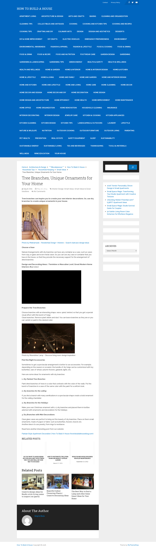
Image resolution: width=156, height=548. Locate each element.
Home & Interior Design (97, 70)
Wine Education (41, 153)
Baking (93, 16)
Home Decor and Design (31, 92)
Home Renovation (68, 108)
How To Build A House (34, 8)
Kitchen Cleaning (28, 123)
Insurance (112, 108)
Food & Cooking (104, 47)
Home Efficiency (61, 100)
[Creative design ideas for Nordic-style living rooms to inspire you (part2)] (33, 482)
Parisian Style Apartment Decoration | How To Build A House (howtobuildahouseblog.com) (57, 434)
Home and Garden (88, 77)
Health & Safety (95, 62)
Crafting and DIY (45, 31)
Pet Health (25, 138)
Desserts (119, 31)
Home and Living (73, 85)
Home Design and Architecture (34, 100)
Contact (105, 2)
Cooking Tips (26, 31)
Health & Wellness (117, 62)
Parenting (129, 131)
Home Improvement (101, 100)
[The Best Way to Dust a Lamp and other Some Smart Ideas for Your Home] (83, 481)
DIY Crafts (52, 39)
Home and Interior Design (114, 77)
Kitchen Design (48, 123)
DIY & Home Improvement (31, 39)
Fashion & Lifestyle (82, 47)
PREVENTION (40, 138)
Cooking (73, 24)
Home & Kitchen (120, 70)
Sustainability (108, 138)
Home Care (91, 85)
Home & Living (47, 77)
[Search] (133, 167)
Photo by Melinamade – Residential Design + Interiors (43, 243)
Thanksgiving (96, 146)
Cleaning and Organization (114, 16)
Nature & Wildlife (28, 131)
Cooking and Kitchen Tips (95, 24)
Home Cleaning (108, 85)
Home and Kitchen (28, 85)
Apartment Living (28, 16)
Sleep (93, 138)
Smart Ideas (69, 189)
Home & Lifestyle (28, 77)
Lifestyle (125, 123)
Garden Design (108, 54)
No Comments (39, 191)
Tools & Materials (117, 146)
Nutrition (47, 131)
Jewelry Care (71, 115)
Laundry (112, 123)
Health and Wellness (30, 70)
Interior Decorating (29, 115)
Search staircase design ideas (77, 243)
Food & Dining (124, 47)
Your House (60, 153)
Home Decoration (79, 92)
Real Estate (57, 138)
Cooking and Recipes (122, 24)
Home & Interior (72, 70)
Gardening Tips (56, 62)
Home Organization (45, 108)
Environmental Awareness (32, 47)
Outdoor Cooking (65, 131)
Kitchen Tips (66, 123)
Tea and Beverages (76, 146)
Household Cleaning (92, 108)
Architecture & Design (52, 16)
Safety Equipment (76, 138)
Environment (120, 39)
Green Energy (75, 62)
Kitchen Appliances (115, 115)
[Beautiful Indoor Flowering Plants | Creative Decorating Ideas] (58, 481)
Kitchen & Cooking (92, 115)
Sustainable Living (53, 146)
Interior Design (52, 115)
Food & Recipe (44, 54)
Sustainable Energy (29, 146)
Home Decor (126, 85)
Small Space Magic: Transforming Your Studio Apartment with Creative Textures (121, 194)
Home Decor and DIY (56, 92)
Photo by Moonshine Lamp (32, 355)
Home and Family (66, 77)
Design (80, 31)
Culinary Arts (65, 31)
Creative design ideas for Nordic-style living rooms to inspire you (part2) (33, 494)
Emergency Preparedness (97, 39)
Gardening (125, 54)
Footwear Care (87, 54)
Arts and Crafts (76, 16)
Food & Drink (26, 54)
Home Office (25, 108)
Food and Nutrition (65, 54)
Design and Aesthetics (99, 31)
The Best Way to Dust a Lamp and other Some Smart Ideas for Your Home (81, 495)
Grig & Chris (27, 189)
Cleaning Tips (26, 24)
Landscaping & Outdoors (90, 123)
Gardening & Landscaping (32, 62)
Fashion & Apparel (59, 47)
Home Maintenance (124, 100)
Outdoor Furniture (89, 131)
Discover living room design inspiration (60, 355)
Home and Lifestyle (51, 85)
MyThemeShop (133, 545)
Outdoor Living (111, 131)
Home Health (81, 100)
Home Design (99, 92)
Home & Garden (52, 70)
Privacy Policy (115, 2)
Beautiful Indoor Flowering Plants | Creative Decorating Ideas (58, 493)
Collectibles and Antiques (51, 24)
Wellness (24, 153)
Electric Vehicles (71, 39)
